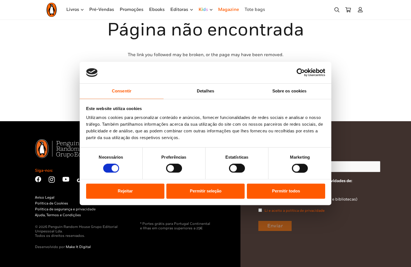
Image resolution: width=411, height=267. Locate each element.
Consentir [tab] (121, 91)
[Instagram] (52, 179)
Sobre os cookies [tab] (289, 91)
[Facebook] (38, 179)
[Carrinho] (348, 10)
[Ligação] (361, 9)
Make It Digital (78, 247)
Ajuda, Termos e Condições (58, 215)
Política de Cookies (51, 203)
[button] (336, 10)
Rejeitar (125, 191)
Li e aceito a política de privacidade (294, 210)
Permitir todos (286, 191)
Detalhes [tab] (205, 91)
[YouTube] (65, 179)
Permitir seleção (205, 191)
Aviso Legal (45, 197)
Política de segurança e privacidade (65, 209)
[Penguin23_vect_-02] (157, 207)
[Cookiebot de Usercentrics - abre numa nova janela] (300, 72)
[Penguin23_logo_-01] (51, 9)
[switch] (174, 168)
